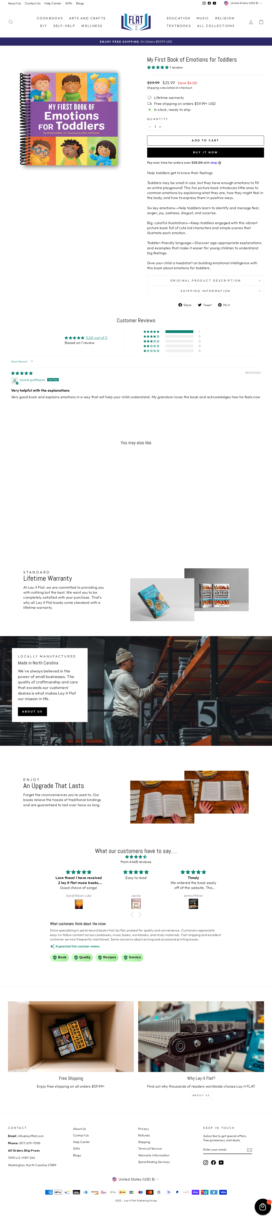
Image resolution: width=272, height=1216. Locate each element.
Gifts (68, 3)
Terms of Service (150, 1148)
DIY (43, 26)
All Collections (216, 26)
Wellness (92, 26)
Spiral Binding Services (154, 1162)
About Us (14, 3)
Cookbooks (50, 18)
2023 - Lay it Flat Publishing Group (136, 1200)
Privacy (143, 1129)
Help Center (52, 3)
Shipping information (205, 291)
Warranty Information (153, 1155)
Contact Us (33, 3)
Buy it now (205, 152)
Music (203, 18)
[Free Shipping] (71, 1036)
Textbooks (179, 26)
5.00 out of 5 (96, 337)
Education (179, 18)
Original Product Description (205, 280)
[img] (22, 373)
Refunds (144, 1135)
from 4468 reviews (136, 861)
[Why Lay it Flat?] (201, 1036)
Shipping (153, 88)
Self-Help (64, 26)
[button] (158, 67)
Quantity (157, 119)
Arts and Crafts (87, 18)
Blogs (80, 3)
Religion (225, 18)
